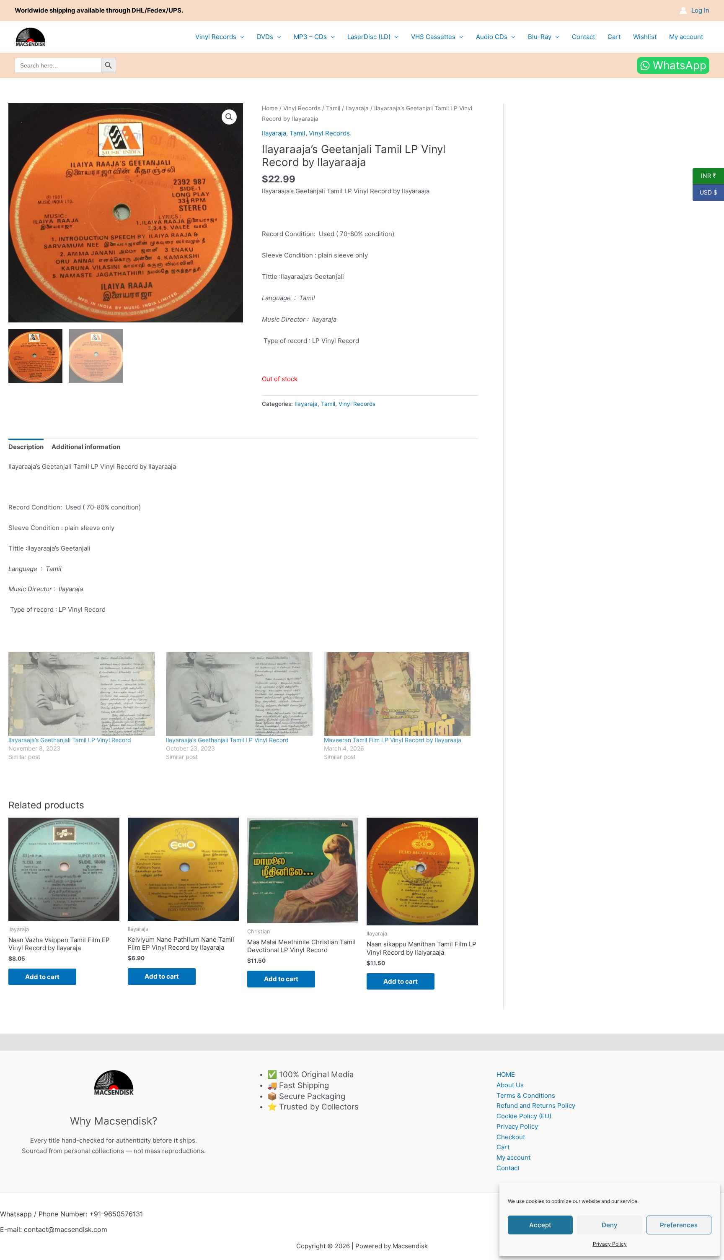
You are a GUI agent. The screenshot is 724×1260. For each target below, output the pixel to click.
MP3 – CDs (310, 37)
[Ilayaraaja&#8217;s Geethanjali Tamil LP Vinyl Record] (83, 694)
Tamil (333, 108)
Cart (614, 37)
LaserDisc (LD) (368, 37)
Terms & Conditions (525, 1095)
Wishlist (645, 37)
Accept (540, 1225)
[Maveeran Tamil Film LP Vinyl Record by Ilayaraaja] (398, 694)
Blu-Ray (539, 37)
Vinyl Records (215, 37)
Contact (583, 37)
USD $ (705, 192)
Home (270, 108)
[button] (229, 117)
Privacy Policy (610, 1244)
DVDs (265, 37)
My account (686, 37)
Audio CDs (491, 37)
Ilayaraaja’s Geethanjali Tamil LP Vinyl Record (69, 739)
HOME (505, 1074)
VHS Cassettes (433, 37)
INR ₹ (704, 175)
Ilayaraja (357, 108)
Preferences (679, 1225)
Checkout (510, 1137)
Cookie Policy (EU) (523, 1116)
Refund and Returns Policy (535, 1105)
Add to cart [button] (42, 977)
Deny (610, 1225)
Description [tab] (26, 447)
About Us (510, 1085)
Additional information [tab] (86, 447)
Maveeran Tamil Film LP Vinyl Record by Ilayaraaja (392, 739)
